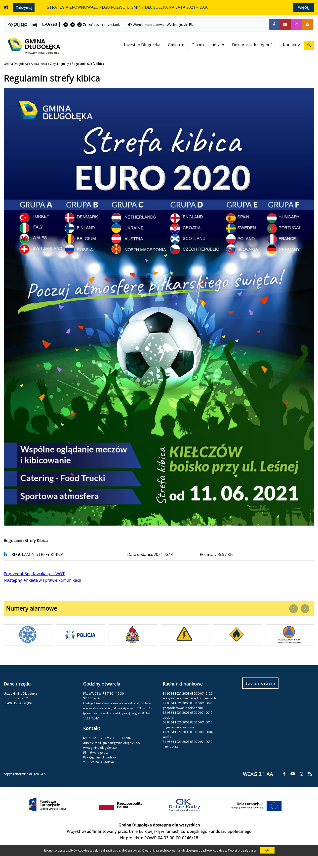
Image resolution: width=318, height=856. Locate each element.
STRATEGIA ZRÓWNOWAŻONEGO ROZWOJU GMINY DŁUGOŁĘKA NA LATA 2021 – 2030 (127, 7)
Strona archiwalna (261, 684)
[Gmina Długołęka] (32, 53)
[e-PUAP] (17, 25)
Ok (267, 850)
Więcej (303, 7)
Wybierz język (180, 25)
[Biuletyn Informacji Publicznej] (35, 24)
